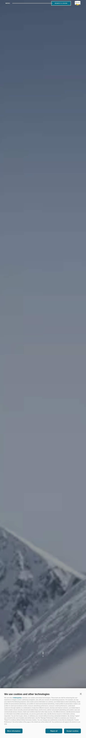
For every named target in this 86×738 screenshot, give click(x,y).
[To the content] (43, 654)
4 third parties (17, 698)
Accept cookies (72, 731)
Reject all (53, 731)
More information (13, 731)
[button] (81, 694)
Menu (8, 3)
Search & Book (61, 3)
